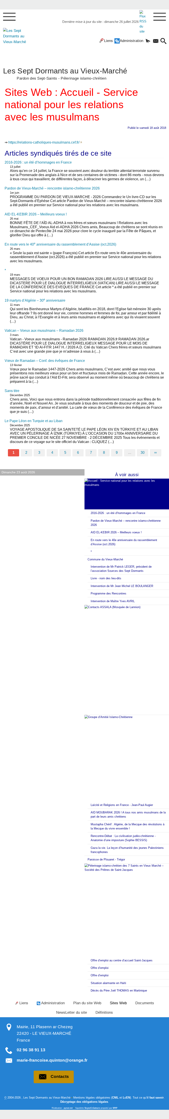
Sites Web (118, 1003)
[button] (148, 41)
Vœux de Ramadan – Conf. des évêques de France (45, 361)
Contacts (60, 1076)
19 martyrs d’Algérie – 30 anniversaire (35, 300)
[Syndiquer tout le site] (144, 22)
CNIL (115, 1097)
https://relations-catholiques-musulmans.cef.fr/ (43, 142)
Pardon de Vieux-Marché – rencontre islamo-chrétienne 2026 (52, 188)
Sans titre (12, 391)
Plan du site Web (87, 1003)
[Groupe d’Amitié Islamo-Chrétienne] (126, 758)
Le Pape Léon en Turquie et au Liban (33, 421)
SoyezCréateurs (92, 1108)
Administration (131, 41)
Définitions (104, 1012)
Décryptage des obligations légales (84, 1101)
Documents (144, 1003)
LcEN (126, 1097)
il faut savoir (155, 1097)
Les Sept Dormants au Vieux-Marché (65, 73)
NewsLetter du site (71, 1012)
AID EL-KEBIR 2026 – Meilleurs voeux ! (36, 214)
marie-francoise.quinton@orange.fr (52, 1060)
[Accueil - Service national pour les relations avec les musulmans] (126, 494)
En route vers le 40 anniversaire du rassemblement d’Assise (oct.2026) (60, 244)
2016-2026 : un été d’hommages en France (38, 162)
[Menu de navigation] (9, 16)
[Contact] (156, 41)
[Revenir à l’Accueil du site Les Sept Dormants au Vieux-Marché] (16, 42)
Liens (108, 41)
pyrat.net (68, 1108)
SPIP (115, 1108)
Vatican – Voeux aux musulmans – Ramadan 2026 (44, 330)
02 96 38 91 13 (31, 1050)
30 (143, 452)
